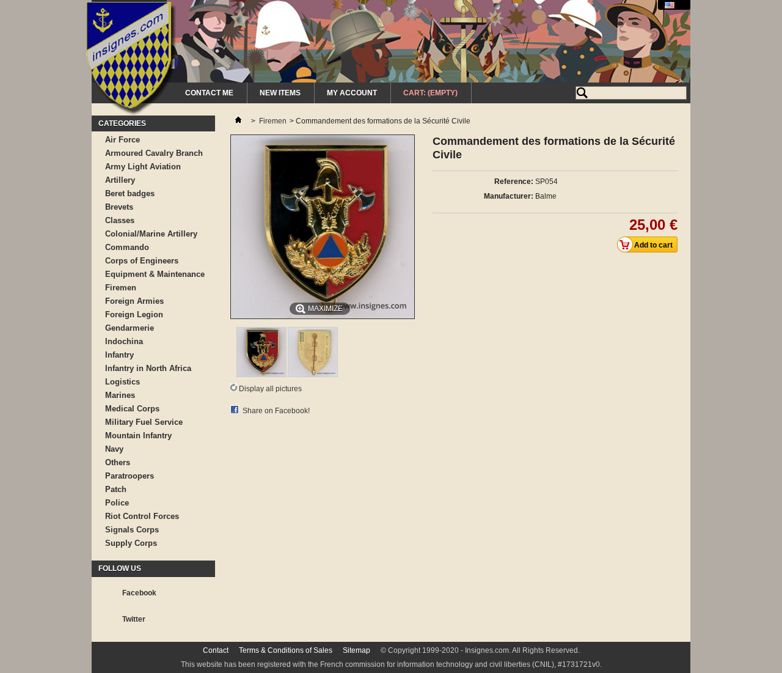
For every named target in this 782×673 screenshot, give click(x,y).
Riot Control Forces (142, 516)
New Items (280, 93)
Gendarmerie (129, 328)
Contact (215, 650)
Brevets (119, 206)
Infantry (119, 354)
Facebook (139, 593)
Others (117, 462)
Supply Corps (131, 543)
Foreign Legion (134, 314)
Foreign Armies (134, 301)
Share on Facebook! (276, 410)
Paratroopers (129, 475)
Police (117, 502)
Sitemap (356, 650)
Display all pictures (270, 388)
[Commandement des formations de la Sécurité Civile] (261, 374)
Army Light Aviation (143, 166)
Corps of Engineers (141, 260)
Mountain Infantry (138, 435)
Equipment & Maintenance (155, 274)
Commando (127, 247)
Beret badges (130, 193)
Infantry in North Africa (148, 368)
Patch (115, 489)
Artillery (120, 180)
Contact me (209, 93)
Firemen (120, 287)
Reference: (513, 181)
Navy (114, 449)
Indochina (124, 341)
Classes (119, 220)
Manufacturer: (508, 196)
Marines (120, 395)
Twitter (133, 619)
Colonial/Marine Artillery (151, 233)
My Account (352, 93)
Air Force (122, 139)
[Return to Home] (238, 121)
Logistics (122, 381)
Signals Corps (132, 529)
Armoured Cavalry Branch (154, 153)
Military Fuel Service (144, 422)
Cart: (430, 93)
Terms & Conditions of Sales (285, 650)
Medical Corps (132, 408)
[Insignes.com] (131, 60)
